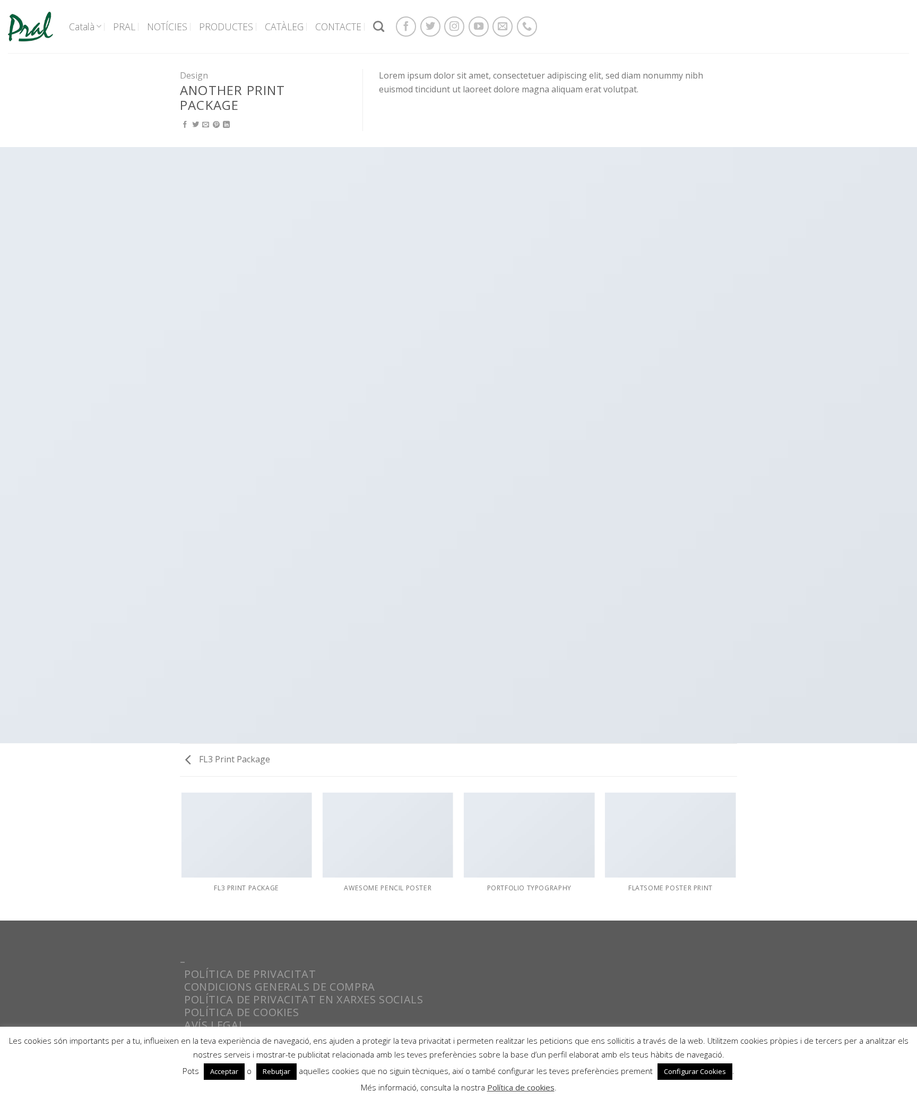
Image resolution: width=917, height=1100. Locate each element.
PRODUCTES (226, 26)
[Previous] (182, 856)
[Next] (735, 856)
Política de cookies (521, 1087)
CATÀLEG (284, 26)
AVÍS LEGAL (214, 1025)
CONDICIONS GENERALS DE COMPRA (279, 986)
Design (194, 75)
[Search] (378, 26)
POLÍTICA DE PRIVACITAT (250, 974)
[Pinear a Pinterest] (216, 125)
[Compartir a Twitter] (195, 125)
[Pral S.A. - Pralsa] (30, 26)
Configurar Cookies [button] (695, 1071)
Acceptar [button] (224, 1071)
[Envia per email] (205, 125)
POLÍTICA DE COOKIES (241, 1012)
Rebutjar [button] (276, 1071)
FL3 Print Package (233, 759)
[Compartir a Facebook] (184, 125)
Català (81, 26)
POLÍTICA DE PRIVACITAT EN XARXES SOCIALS (303, 999)
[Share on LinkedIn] (226, 125)
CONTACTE (338, 26)
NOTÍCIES (167, 26)
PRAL (124, 26)
